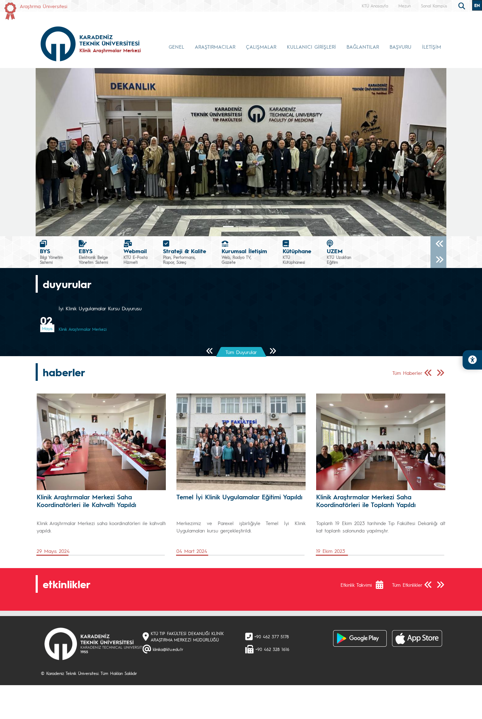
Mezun (404, 5)
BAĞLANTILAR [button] (363, 46)
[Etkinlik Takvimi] (383, 585)
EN (477, 5)
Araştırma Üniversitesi (43, 6)
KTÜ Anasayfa (375, 5)
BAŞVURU (400, 46)
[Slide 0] (228, 227)
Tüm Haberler (407, 373)
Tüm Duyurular (241, 352)
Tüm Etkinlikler (407, 584)
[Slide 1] (241, 227)
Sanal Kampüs (434, 5)
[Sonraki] (438, 260)
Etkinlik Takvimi (356, 584)
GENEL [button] (176, 46)
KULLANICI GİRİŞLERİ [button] (311, 46)
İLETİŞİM (431, 46)
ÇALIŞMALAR (261, 46)
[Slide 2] (253, 227)
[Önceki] (438, 244)
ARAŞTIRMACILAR (215, 46)
